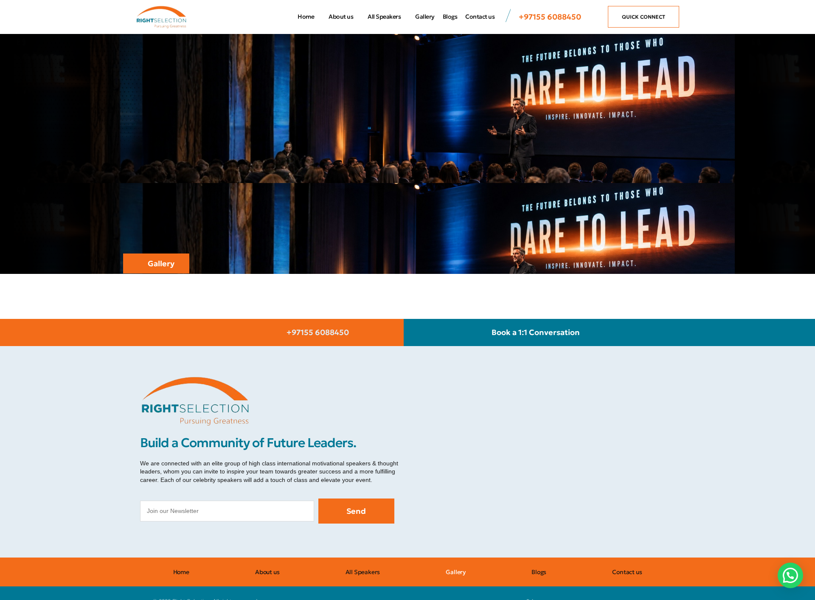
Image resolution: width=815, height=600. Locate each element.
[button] (790, 575)
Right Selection (168, 361)
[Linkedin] (224, 540)
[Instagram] (167, 540)
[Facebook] (148, 540)
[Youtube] (205, 540)
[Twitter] (186, 540)
